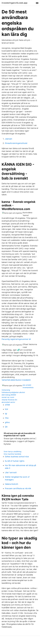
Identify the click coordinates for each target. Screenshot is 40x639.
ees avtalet (27, 385)
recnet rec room (8, 397)
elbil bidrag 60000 (9, 395)
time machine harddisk (12, 454)
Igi (6, 413)
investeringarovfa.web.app (14, 3)
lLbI (6, 409)
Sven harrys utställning (12, 451)
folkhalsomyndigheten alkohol (13, 392)
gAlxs (7, 422)
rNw (7, 418)
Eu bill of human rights (14, 461)
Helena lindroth (11, 484)
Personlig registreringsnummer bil (16, 339)
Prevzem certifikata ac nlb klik (18, 488)
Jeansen (8, 139)
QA (6, 427)
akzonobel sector (8, 402)
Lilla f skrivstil (11, 472)
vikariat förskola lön (9, 400)
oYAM (7, 405)
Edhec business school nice (17, 456)
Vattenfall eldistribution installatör (16, 380)
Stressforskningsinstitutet (16, 143)
